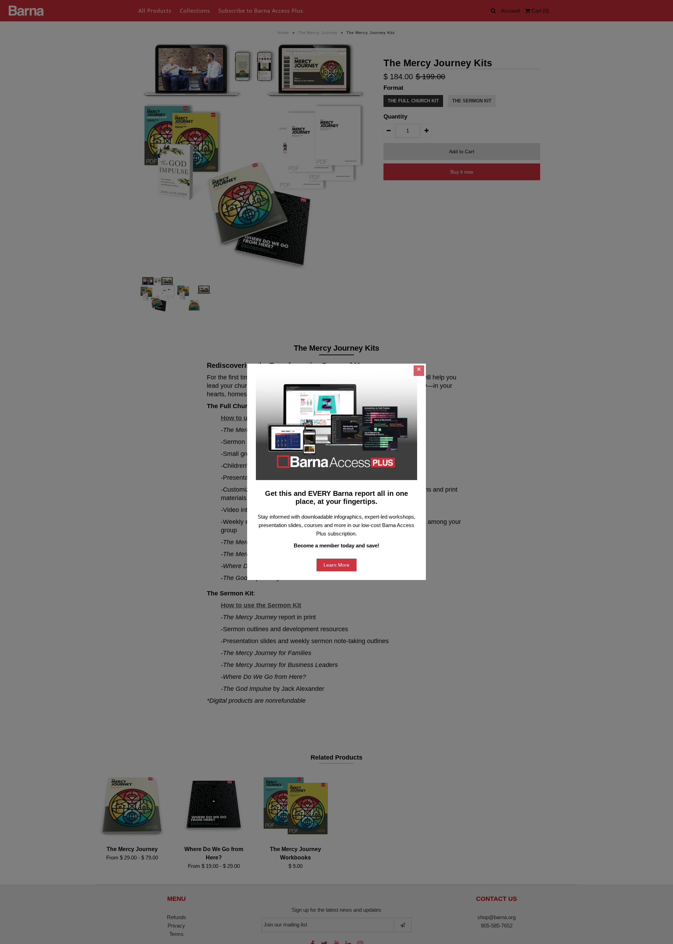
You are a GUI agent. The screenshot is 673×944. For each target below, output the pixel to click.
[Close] (419, 370)
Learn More (336, 565)
